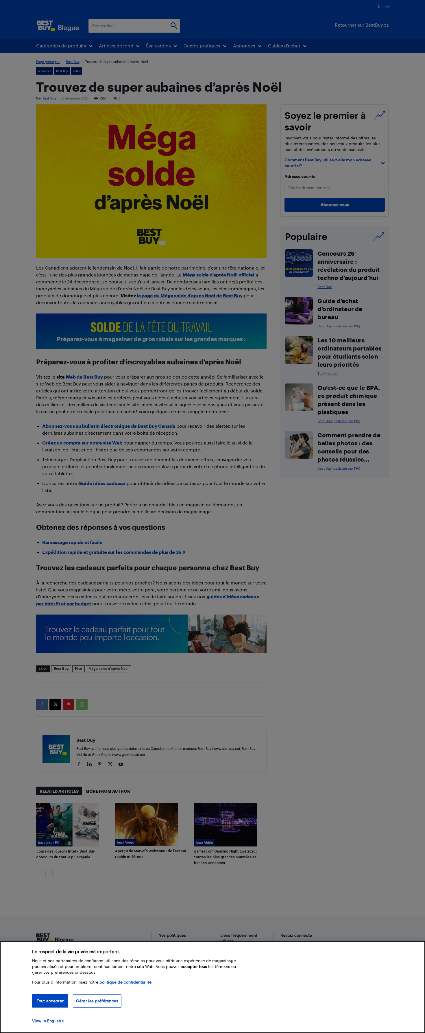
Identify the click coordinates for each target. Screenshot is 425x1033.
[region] (212, 987)
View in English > (48, 1020)
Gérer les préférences (97, 1000)
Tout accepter (50, 1000)
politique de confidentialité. (126, 981)
